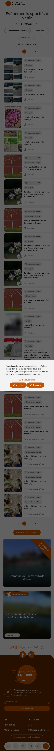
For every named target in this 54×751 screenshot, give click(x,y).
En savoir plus (28, 379)
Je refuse (19, 385)
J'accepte (37, 385)
